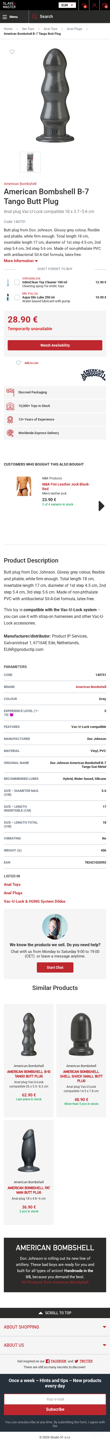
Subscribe (55, 1409)
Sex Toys (28, 29)
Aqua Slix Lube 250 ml (38, 297)
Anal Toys (50, 29)
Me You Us (30, 293)
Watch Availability (55, 345)
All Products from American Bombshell (55, 1282)
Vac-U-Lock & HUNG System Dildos (34, 901)
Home (8, 29)
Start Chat (55, 967)
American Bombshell (20, 184)
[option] (55, 492)
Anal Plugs (74, 29)
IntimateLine (31, 278)
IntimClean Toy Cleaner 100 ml (44, 282)
